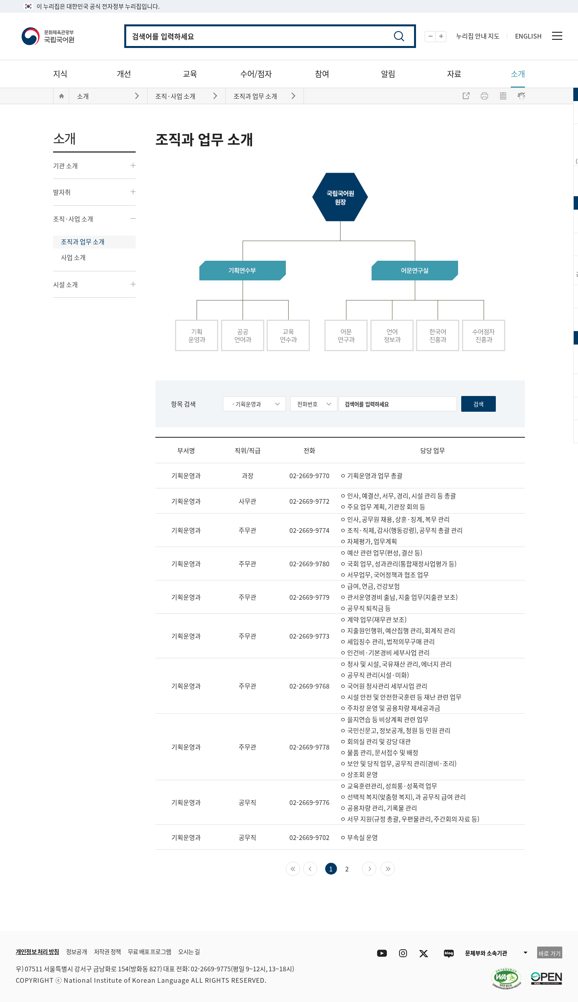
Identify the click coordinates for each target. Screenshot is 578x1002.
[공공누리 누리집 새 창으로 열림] (542, 973)
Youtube (380, 953)
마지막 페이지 (394, 868)
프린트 (484, 95)
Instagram (403, 953)
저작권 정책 (107, 951)
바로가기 (137, 95)
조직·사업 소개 (73, 218)
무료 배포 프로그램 (149, 951)
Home (61, 96)
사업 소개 (73, 257)
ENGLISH (528, 36)
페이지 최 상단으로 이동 (546, 919)
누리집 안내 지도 (478, 36)
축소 (435, 37)
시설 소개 (65, 284)
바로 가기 (550, 953)
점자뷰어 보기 (521, 95)
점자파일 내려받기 (502, 95)
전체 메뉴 (557, 36)
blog (448, 953)
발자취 (62, 192)
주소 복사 (465, 95)
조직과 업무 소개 (83, 241)
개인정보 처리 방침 (37, 951)
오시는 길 (189, 951)
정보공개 (76, 951)
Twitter (426, 953)
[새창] (502, 973)
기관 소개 (65, 165)
